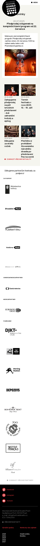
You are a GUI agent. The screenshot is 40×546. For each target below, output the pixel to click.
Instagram (10, 495)
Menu (35, 2)
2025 (4, 534)
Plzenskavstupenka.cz (14, 46)
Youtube (10, 501)
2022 (4, 540)
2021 (4, 542)
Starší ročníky (25, 534)
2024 (4, 536)
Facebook (10, 489)
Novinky (23, 536)
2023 (4, 538)
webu (13, 43)
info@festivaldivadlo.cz (18, 515)
